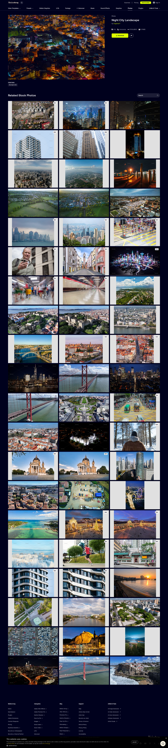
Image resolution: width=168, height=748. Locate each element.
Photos (130, 8)
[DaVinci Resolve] (69, 718)
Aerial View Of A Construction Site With (71, 507)
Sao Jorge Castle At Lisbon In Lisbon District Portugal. (24, 331)
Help (80, 708)
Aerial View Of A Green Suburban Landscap (22, 214)
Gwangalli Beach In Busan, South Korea (122, 594)
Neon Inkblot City (116, 273)
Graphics (119, 8)
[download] (55, 126)
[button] (58, 746)
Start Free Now (145, 2)
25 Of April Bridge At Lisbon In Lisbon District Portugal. (76, 390)
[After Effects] (67, 712)
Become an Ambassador (15, 731)
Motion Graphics (44, 8)
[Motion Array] (67, 709)
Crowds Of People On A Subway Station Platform (23, 302)
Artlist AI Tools (153, 8)
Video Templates (13, 8)
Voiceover (81, 8)
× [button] (166, 738)
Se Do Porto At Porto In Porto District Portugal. (22, 507)
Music (92, 8)
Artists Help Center (84, 712)
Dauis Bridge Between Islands (18, 536)
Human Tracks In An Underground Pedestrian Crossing (76, 302)
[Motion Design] (68, 728)
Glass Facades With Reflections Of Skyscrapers (74, 156)
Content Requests (13, 721)
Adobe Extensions (13, 718)
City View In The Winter (16, 565)
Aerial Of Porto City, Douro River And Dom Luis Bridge (24, 360)
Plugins (140, 8)
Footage (67, 8)
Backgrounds (13, 85)
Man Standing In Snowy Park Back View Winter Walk (126, 448)
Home (9, 708)
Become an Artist (84, 718)
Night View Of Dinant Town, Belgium (70, 653)
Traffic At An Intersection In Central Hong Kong (125, 419)
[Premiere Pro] (67, 715)
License (81, 731)
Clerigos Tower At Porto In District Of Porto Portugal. (24, 448)
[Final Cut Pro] (67, 721)
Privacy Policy (83, 727)
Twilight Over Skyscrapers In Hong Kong (21, 243)
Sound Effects (105, 8)
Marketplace (11, 712)
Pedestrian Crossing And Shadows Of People (124, 243)
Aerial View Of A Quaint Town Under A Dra (123, 214)
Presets (29, 8)
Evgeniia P (117, 23)
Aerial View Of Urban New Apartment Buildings (22, 126)
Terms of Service (83, 721)
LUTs (57, 8)
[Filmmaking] (66, 724)
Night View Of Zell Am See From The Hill (123, 653)
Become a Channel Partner (16, 734)
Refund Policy (83, 724)
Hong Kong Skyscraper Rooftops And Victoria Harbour (76, 243)
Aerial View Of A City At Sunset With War (72, 214)
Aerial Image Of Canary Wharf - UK (121, 477)
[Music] (63, 734)
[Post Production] (69, 731)
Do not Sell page (46, 743)
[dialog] (84, 742)
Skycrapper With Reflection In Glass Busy (123, 126)
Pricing (10, 724)
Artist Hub (81, 715)
